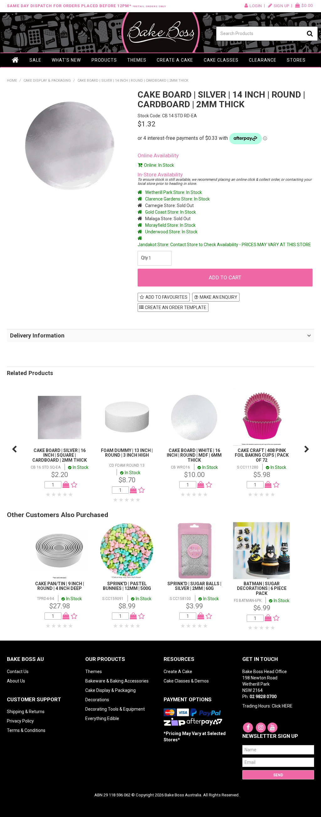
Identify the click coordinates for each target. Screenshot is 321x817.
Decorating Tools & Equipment (115, 709)
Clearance (262, 60)
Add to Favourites (166, 297)
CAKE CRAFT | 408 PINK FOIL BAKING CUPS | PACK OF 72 (262, 455)
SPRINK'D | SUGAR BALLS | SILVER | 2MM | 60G (194, 586)
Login (256, 5)
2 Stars (54, 494)
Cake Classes (221, 60)
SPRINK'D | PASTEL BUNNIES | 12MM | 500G (127, 586)
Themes (136, 60)
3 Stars (59, 494)
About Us (16, 680)
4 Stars (65, 494)
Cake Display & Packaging (47, 81)
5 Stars (71, 494)
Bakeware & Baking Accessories (117, 680)
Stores (296, 60)
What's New (66, 60)
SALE (35, 60)
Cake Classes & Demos (186, 680)
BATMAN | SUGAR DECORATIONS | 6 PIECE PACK (262, 588)
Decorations (97, 699)
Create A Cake (178, 671)
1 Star (48, 494)
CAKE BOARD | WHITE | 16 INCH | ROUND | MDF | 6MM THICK (194, 455)
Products (104, 60)
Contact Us (18, 671)
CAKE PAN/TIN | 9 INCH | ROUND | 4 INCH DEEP (59, 586)
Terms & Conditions (26, 730)
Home (15, 60)
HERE (287, 705)
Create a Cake (175, 60)
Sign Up (281, 5)
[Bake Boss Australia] (161, 32)
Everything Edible (102, 718)
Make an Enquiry (218, 297)
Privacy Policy (20, 720)
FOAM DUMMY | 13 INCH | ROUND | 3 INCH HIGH (127, 453)
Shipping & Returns (26, 711)
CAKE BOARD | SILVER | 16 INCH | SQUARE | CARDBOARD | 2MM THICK (59, 455)
